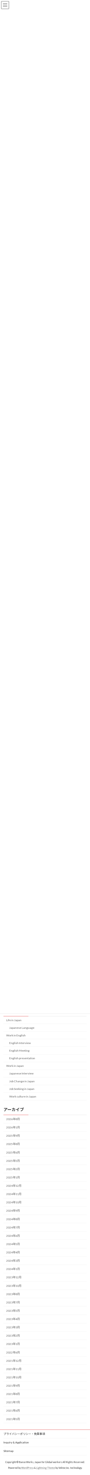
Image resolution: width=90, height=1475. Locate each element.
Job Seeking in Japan (21, 1089)
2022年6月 (13, 1352)
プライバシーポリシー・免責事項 (24, 1434)
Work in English (16, 1035)
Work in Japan (15, 1066)
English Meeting (19, 1050)
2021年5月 (13, 1419)
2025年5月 (13, 1161)
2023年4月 (13, 1319)
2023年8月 (13, 1294)
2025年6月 (13, 1152)
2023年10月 (13, 1286)
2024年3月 (13, 1260)
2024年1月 (13, 1269)
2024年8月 (13, 1219)
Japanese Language (21, 1027)
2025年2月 (13, 1169)
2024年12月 (13, 1185)
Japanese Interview (21, 1073)
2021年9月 (13, 1385)
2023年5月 (13, 1310)
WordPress (27, 1467)
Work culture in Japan (22, 1096)
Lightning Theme (45, 1467)
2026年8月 (13, 1119)
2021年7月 (13, 1402)
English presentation (22, 1058)
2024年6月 (13, 1235)
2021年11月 (13, 1369)
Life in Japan (13, 1020)
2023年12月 (13, 1277)
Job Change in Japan (22, 1081)
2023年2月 (13, 1335)
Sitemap (8, 1451)
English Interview (20, 1043)
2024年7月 (13, 1227)
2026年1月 (13, 1127)
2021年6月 (13, 1410)
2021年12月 (13, 1360)
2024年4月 (13, 1252)
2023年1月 (13, 1344)
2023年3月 (13, 1327)
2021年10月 (13, 1377)
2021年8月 (13, 1394)
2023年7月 (13, 1302)
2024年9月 (13, 1210)
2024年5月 (13, 1244)
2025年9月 (13, 1135)
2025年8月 (13, 1144)
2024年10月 (13, 1202)
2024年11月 (13, 1194)
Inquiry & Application (16, 1442)
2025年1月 (13, 1177)
